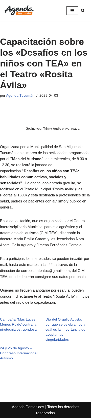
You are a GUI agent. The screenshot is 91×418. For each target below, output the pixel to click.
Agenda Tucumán (20, 95)
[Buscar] (83, 10)
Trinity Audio (52, 128)
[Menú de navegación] (72, 10)
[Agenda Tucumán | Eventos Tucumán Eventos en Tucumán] (19, 11)
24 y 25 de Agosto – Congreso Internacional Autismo (18, 353)
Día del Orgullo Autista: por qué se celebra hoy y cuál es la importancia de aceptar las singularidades (65, 329)
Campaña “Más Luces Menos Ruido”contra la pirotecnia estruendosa (18, 324)
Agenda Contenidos (28, 407)
